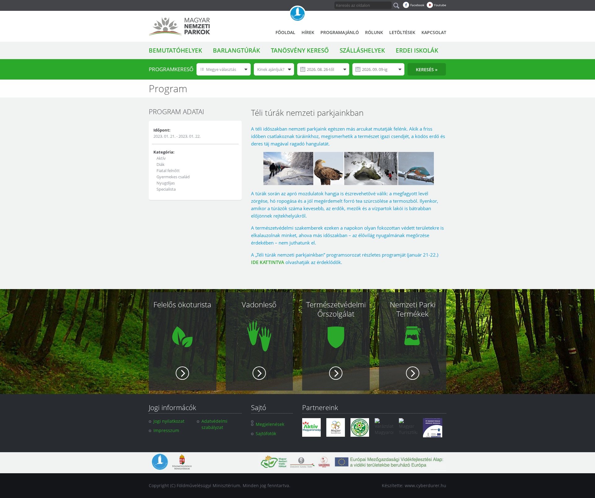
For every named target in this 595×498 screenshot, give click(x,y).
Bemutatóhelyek (175, 50)
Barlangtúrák (236, 50)
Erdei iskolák (417, 50)
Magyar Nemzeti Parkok (179, 26)
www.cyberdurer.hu (425, 485)
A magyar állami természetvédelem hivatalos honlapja (297, 14)
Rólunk (374, 32)
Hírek (308, 32)
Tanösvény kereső (300, 50)
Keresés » (427, 69)
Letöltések (402, 32)
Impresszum (166, 430)
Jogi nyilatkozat (168, 421)
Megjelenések (270, 424)
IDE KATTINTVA (267, 262)
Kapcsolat (433, 32)
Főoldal (285, 32)
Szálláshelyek (362, 50)
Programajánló (339, 32)
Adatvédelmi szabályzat (214, 424)
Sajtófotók (266, 433)
